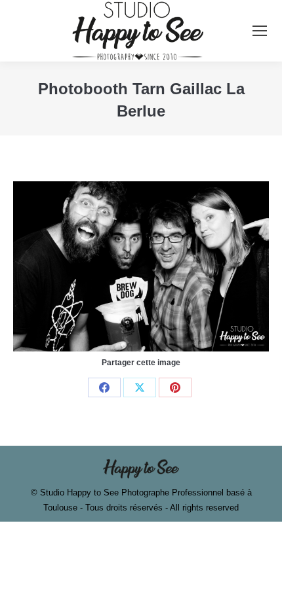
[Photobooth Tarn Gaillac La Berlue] (141, 266)
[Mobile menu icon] (260, 31)
